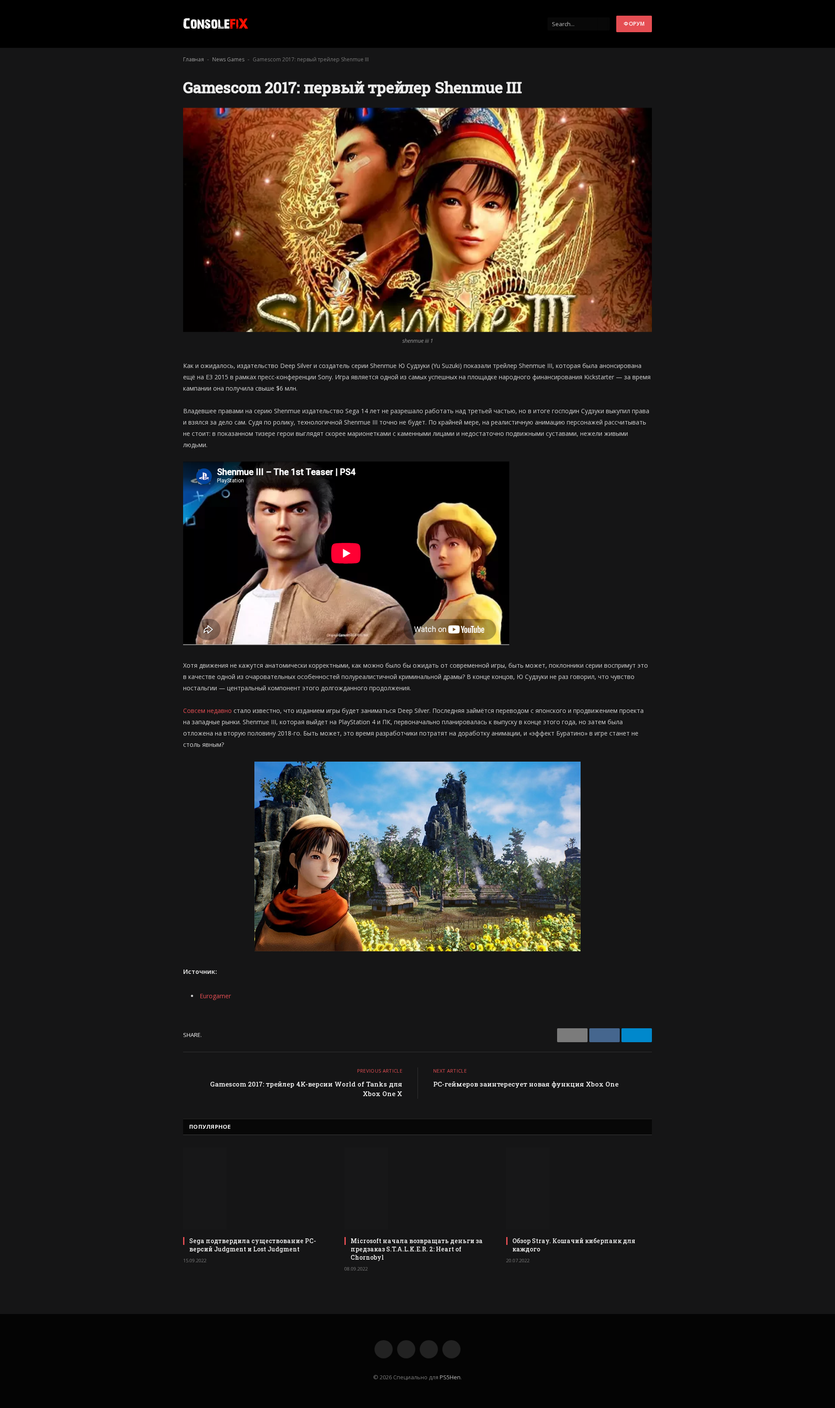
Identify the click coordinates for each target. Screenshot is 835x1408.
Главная (193, 59)
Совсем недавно (207, 710)
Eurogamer (215, 996)
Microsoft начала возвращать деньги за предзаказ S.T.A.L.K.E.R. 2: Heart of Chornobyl (417, 1249)
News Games (228, 59)
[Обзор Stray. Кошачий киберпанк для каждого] (579, 1188)
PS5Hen (450, 1377)
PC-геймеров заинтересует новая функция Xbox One (525, 1084)
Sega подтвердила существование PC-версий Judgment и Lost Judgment (252, 1245)
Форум (634, 23)
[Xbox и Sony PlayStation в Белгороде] (215, 24)
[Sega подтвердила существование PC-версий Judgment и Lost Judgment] (256, 1188)
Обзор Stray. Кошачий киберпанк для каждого (573, 1245)
